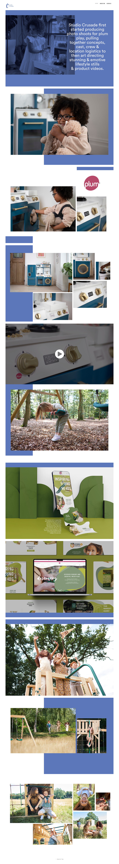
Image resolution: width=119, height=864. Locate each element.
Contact (109, 3)
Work (96, 3)
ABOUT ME (102, 3)
